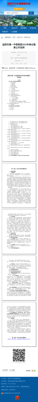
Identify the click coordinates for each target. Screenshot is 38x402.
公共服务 (14, 31)
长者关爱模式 (19, 9)
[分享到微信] (34, 370)
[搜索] (31, 13)
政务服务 (24, 28)
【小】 (25, 63)
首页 (5, 28)
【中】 (21, 63)
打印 (6, 370)
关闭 (13, 370)
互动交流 (33, 28)
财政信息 (27, 37)
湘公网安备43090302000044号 (11, 393)
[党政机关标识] (17, 400)
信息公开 (14, 28)
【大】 (17, 63)
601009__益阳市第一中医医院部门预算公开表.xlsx (19, 68)
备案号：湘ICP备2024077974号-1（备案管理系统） (15, 386)
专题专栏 (5, 31)
